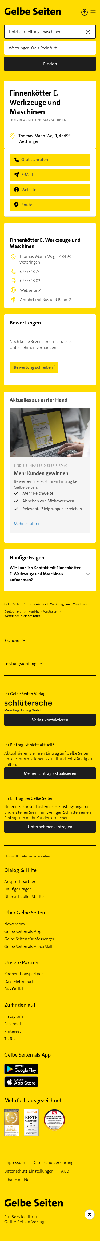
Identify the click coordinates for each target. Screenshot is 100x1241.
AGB (65, 1171)
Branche (11, 640)
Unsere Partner (21, 962)
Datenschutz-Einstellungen (29, 1171)
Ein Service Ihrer (25, 1219)
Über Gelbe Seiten (24, 912)
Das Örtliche (15, 989)
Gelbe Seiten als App (22, 931)
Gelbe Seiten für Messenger (29, 939)
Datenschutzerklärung (53, 1162)
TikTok (10, 1039)
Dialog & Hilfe (20, 870)
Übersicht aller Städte (24, 896)
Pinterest (12, 1031)
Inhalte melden (18, 1179)
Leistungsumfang (20, 663)
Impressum (14, 1162)
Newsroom (14, 924)
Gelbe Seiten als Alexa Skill (28, 946)
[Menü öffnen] (93, 12)
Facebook (13, 1024)
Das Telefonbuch (19, 981)
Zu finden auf (19, 1004)
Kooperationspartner (23, 974)
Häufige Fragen (18, 889)
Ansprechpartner (19, 881)
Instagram (13, 1016)
